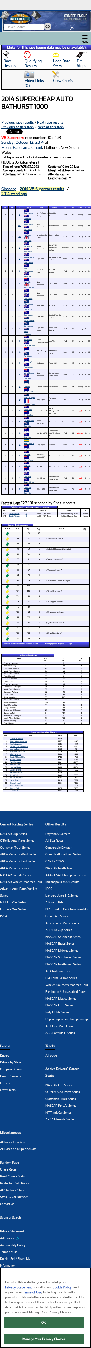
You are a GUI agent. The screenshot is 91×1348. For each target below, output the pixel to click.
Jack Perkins (28, 339)
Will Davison (28, 246)
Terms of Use (8, 1252)
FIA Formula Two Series (61, 978)
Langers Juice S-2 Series (62, 895)
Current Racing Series (16, 824)
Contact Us (7, 1204)
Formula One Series (13, 909)
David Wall (27, 476)
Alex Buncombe (29, 287)
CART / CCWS (55, 861)
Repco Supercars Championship (67, 1019)
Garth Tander (14, 516)
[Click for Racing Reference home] (45, 21)
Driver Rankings (10, 1076)
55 (19, 433)
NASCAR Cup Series (13, 834)
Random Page (9, 1162)
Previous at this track (17, 127)
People (5, 1046)
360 (19, 225)
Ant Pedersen (28, 326)
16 (19, 467)
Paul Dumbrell (28, 262)
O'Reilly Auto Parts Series (17, 840)
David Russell (28, 298)
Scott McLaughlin (29, 397)
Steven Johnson (29, 482)
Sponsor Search (10, 1217)
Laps (72, 207)
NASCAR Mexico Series (61, 998)
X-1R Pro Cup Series (59, 930)
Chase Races (8, 1169)
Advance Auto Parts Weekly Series (18, 892)
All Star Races (55, 840)
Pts (89, 207)
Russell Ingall (28, 409)
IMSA (3, 916)
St (12, 207)
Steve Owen (28, 276)
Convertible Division (59, 847)
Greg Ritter (27, 449)
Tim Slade (27, 454)
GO (48, 26)
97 (19, 386)
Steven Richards (29, 320)
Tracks (50, 1046)
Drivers (4, 1055)
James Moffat (28, 224)
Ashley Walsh (28, 471)
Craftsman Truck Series (15, 847)
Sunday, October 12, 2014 (22, 142)
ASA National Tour (58, 971)
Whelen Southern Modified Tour (67, 985)
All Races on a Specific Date (18, 1149)
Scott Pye (27, 465)
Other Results (56, 824)
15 (19, 294)
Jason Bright (28, 362)
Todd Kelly (27, 282)
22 (19, 352)
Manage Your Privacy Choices (43, 1339)
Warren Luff (14, 513)
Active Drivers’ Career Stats (62, 1072)
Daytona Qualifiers (58, 834)
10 (19, 456)
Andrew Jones (28, 367)
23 (19, 411)
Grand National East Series (63, 854)
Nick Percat (27, 235)
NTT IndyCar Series (13, 902)
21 (19, 489)
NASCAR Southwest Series (63, 957)
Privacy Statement (12, 1231)
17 (19, 478)
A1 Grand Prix (54, 902)
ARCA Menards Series (14, 868)
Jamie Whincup (29, 257)
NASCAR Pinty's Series (61, 1105)
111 (19, 329)
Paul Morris (27, 218)
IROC (49, 889)
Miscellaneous (10, 1132)
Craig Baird (27, 426)
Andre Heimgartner (28, 333)
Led (85, 207)
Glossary (8, 189)
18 (19, 341)
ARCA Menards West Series (18, 854)
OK (43, 1322)
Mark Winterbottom (28, 269)
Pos (5, 207)
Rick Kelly (27, 293)
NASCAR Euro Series (59, 1005)
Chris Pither (27, 493)
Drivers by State (10, 1062)
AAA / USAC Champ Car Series (66, 875)
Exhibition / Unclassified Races (66, 992)
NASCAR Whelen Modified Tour (21, 882)
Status (80, 207)
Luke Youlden (28, 309)
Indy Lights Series (58, 1012)
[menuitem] (23, 1238)
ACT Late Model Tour (60, 1026)
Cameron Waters (29, 345)
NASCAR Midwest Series (62, 950)
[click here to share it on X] (73, 27)
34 (19, 444)
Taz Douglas (28, 229)
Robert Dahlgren (29, 443)
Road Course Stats (12, 1176)
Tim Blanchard (28, 415)
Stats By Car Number (14, 1197)
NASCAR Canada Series (15, 875)
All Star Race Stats (12, 1190)
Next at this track (51, 127)
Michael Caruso (29, 373)
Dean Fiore (27, 378)
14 (19, 305)
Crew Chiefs (8, 1090)
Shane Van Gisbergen (27, 385)
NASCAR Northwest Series (63, 964)
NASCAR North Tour (59, 868)
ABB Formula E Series (60, 1033)
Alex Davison (28, 252)
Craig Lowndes (28, 315)
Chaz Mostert (28, 213)
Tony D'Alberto (28, 460)
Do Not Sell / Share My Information (15, 1262)
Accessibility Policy (12, 1245)
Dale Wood (27, 487)
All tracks (52, 1055)
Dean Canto (27, 437)
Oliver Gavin (27, 240)
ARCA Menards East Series (18, 861)
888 (19, 316)
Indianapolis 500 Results (62, 882)
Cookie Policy (62, 1287)
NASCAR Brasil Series (60, 943)
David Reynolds (29, 432)
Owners (5, 1083)
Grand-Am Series (57, 916)
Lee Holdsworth (29, 420)
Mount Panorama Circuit (21, 147)
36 (19, 374)
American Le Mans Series (62, 923)
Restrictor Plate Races (14, 1183)
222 (19, 236)
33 (19, 399)
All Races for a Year (12, 1142)
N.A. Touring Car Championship (67, 909)
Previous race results (17, 122)
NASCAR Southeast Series (63, 937)
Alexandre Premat (29, 404)
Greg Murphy (28, 356)
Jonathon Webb (29, 392)
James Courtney (29, 351)
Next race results (50, 122)
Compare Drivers (11, 1069)
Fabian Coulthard (29, 304)
